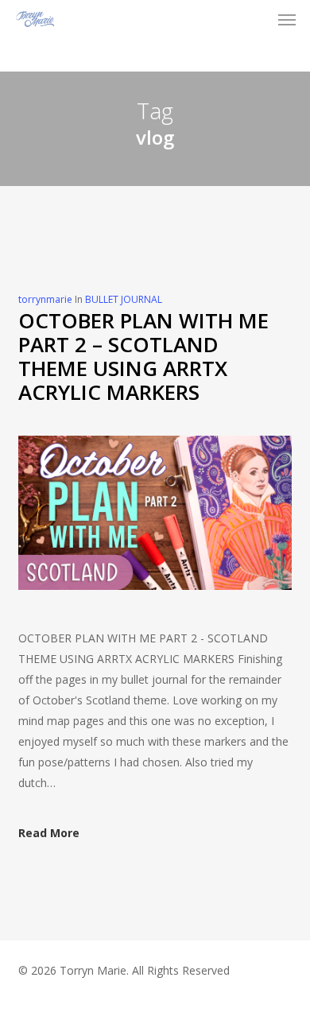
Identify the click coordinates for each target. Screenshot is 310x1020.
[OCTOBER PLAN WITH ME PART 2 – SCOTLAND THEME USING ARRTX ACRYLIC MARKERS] (155, 617)
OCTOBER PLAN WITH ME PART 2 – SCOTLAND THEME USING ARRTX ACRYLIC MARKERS (143, 356)
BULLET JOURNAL (123, 299)
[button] (287, 19)
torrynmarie (45, 299)
